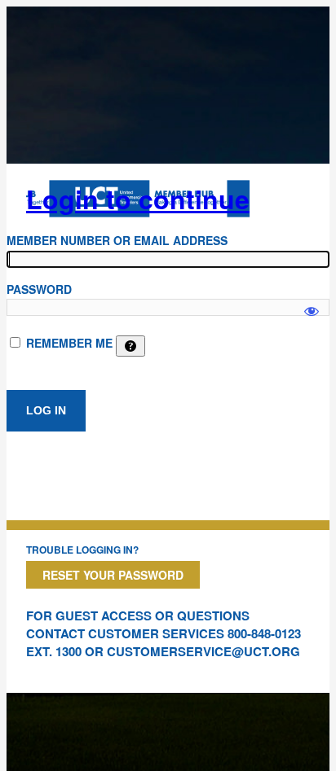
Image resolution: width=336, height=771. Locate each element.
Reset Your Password (112, 575)
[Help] (130, 346)
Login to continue (138, 198)
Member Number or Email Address (117, 240)
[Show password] (311, 303)
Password (39, 289)
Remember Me (69, 343)
